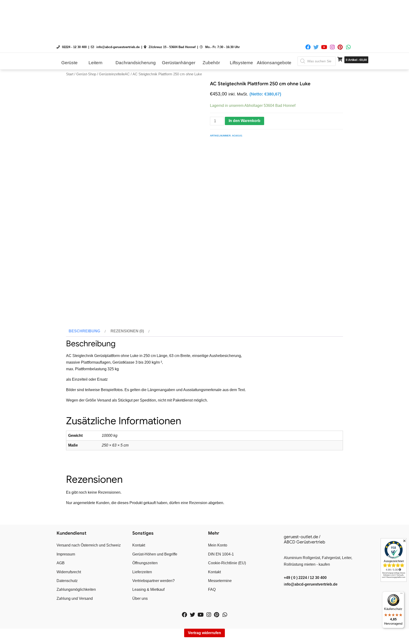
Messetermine (220, 581)
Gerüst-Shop (86, 74)
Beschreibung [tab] (84, 331)
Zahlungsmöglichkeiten (76, 589)
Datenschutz (67, 581)
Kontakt (138, 545)
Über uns (140, 598)
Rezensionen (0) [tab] (127, 331)
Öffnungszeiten (145, 563)
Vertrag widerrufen (204, 633)
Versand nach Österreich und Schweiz (89, 545)
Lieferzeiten (142, 572)
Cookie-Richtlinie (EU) (227, 563)
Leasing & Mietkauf (148, 589)
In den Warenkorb (244, 121)
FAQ (212, 589)
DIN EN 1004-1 (221, 554)
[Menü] (401, 594)
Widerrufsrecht (69, 572)
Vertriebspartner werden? (153, 581)
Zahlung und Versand (75, 598)
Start (69, 74)
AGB (61, 563)
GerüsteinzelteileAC (114, 74)
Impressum (66, 554)
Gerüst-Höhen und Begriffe (154, 554)
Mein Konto (217, 545)
